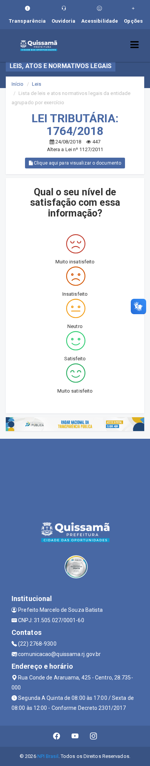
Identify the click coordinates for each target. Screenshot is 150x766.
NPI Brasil (47, 756)
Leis (36, 84)
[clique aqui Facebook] (56, 736)
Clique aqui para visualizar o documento (77, 163)
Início (18, 84)
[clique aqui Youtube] (75, 736)
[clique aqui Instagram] (93, 736)
